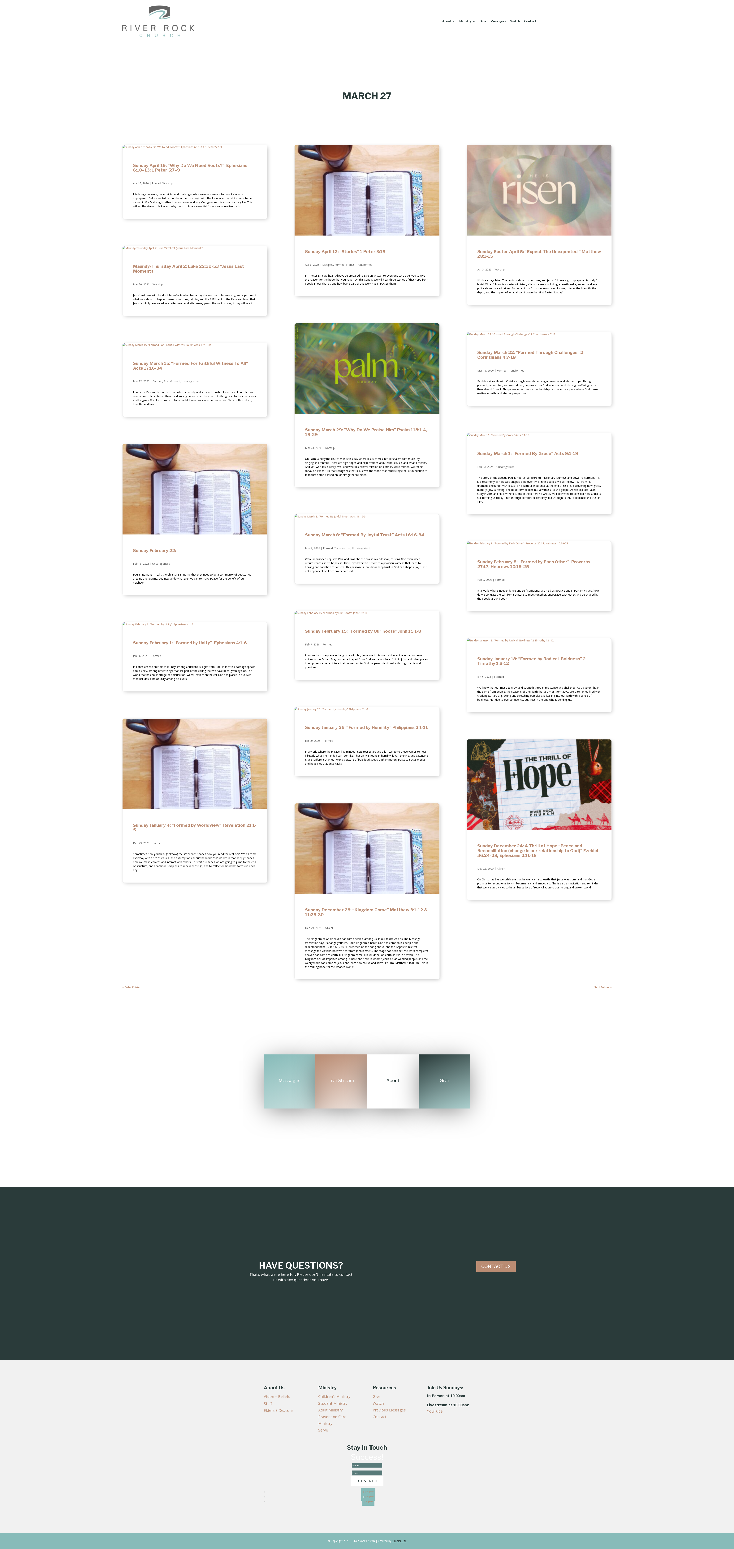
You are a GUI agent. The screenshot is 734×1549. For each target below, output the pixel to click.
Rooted (156, 183)
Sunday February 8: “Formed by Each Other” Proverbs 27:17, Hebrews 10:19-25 (533, 564)
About (446, 21)
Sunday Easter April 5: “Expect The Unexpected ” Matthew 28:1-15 (539, 254)
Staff (268, 1403)
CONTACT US (496, 1266)
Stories (350, 264)
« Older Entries (131, 987)
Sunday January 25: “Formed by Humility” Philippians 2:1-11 (367, 727)
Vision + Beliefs (277, 1396)
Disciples (327, 264)
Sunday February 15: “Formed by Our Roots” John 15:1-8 (363, 631)
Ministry (465, 21)
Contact (530, 21)
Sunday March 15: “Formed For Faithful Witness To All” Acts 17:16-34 (190, 366)
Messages (498, 21)
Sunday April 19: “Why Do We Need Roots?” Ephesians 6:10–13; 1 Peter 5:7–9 (190, 168)
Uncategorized (191, 381)
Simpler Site (399, 1541)
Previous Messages (389, 1410)
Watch (515, 21)
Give (483, 21)
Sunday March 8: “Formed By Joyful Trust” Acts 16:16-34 (364, 535)
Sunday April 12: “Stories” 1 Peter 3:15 (345, 251)
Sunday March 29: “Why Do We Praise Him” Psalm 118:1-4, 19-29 (366, 432)
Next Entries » (603, 987)
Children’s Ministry (334, 1396)
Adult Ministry (330, 1410)
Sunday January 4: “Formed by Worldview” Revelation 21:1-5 (194, 828)
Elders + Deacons (278, 1410)
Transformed (172, 381)
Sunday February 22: (154, 550)
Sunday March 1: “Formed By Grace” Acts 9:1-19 (527, 453)
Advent (329, 928)
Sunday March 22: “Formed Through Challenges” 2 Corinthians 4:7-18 (530, 355)
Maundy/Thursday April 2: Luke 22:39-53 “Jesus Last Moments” (188, 269)
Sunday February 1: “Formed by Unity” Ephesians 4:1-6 (191, 642)
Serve (323, 1430)
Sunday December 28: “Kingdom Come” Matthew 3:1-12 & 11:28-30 (366, 912)
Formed (157, 381)
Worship (167, 183)
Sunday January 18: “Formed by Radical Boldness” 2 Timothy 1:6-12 (531, 661)
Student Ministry (333, 1403)
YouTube (435, 1411)
